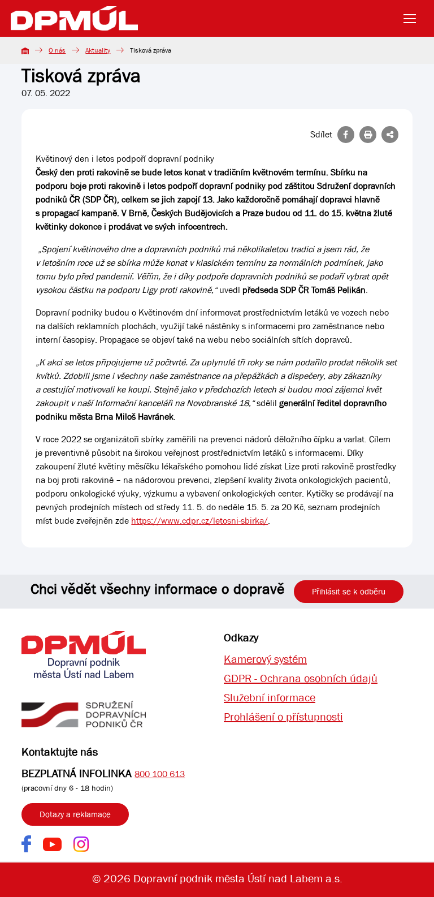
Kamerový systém (265, 659)
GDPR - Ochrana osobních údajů (300, 678)
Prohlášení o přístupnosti (283, 717)
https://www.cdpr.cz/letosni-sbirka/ (199, 521)
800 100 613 (159, 774)
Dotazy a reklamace (75, 814)
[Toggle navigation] (413, 18)
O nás (57, 50)
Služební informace (269, 698)
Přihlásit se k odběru (348, 591)
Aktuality (97, 50)
